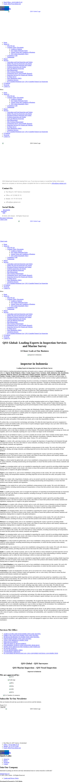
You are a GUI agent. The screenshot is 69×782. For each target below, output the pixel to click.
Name (2, 705)
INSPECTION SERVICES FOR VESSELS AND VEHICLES (22, 647)
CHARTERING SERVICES (12, 651)
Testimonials (10, 57)
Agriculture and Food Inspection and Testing (20, 62)
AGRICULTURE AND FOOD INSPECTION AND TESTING (22, 634)
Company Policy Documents (15, 47)
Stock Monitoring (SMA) (14, 78)
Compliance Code (12, 55)
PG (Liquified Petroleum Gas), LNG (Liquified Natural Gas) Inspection (27, 81)
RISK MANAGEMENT (11, 642)
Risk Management (12, 70)
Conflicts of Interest (16, 49)
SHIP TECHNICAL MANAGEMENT (15, 643)
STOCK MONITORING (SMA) (13, 650)
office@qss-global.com (59, 183)
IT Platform (7, 83)
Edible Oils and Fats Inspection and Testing (19, 63)
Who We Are (11, 46)
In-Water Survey (12, 76)
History (6, 59)
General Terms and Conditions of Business (23, 52)
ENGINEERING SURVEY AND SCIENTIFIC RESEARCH (21, 645)
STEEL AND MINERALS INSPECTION (16, 640)
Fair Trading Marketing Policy (19, 50)
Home (5, 42)
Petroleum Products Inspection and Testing (19, 65)
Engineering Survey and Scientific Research (19, 73)
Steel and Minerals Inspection (15, 68)
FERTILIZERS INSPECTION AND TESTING (17, 638)
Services (6, 60)
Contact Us (7, 86)
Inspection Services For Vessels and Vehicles (20, 75)
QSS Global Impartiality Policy (19, 54)
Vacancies (6, 85)
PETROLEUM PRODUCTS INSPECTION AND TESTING (21, 637)
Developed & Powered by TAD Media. (11, 781)
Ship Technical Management (15, 72)
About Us (6, 44)
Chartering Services (12, 80)
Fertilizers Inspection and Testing (16, 67)
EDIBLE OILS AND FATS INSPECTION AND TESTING (21, 635)
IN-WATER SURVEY (10, 648)
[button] (34, 89)
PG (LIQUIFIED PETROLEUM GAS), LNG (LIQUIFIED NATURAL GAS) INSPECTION (31, 653)
